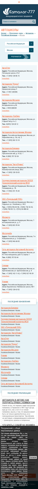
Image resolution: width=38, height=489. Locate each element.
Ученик (5, 281)
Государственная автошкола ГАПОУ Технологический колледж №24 (17, 181)
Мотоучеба (7, 233)
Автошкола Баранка (10, 148)
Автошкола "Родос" (10, 84)
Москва (22, 35)
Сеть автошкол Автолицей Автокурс (18, 249)
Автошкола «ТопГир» (11, 116)
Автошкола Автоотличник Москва (16, 132)
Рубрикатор (16, 57)
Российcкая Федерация (9, 35)
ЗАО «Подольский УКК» (12, 199)
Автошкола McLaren (11, 100)
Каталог (4, 33)
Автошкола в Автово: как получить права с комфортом (18, 401)
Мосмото (6, 217)
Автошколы (30, 33)
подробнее (5, 78)
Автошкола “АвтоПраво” (13, 164)
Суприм (5, 265)
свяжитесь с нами (7, 487)
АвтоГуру (6, 68)
